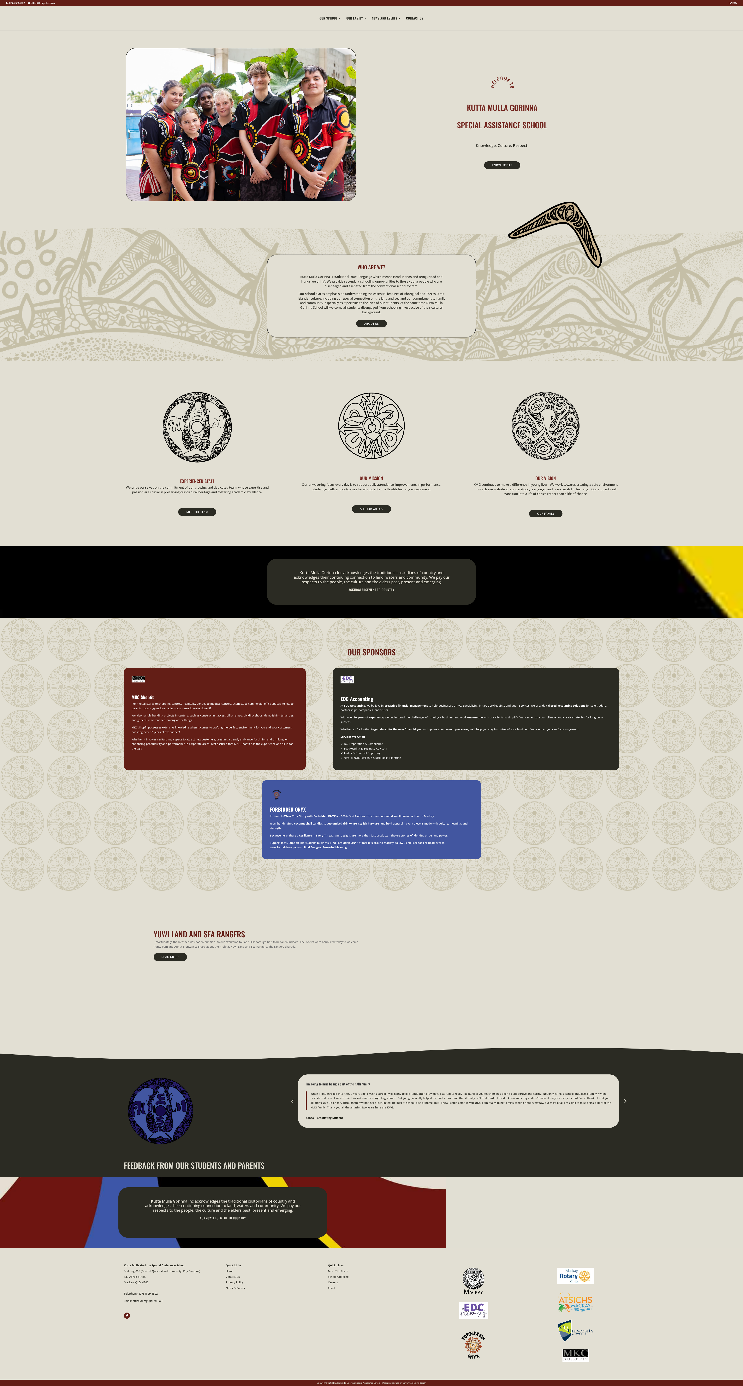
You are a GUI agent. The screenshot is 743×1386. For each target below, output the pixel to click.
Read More (170, 957)
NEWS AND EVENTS (384, 18)
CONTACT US (414, 18)
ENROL (733, 3)
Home (229, 1271)
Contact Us (233, 1277)
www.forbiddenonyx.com (286, 847)
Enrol (331, 1288)
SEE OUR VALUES (371, 509)
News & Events (235, 1288)
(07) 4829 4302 (148, 1293)
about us (371, 323)
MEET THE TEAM (197, 512)
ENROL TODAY (502, 165)
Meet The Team (338, 1271)
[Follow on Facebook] (127, 1316)
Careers (333, 1282)
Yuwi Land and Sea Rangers (199, 934)
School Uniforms (338, 1277)
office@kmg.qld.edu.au (148, 1301)
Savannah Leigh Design (414, 1382)
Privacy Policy (234, 1282)
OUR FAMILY (354, 18)
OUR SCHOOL (328, 18)
